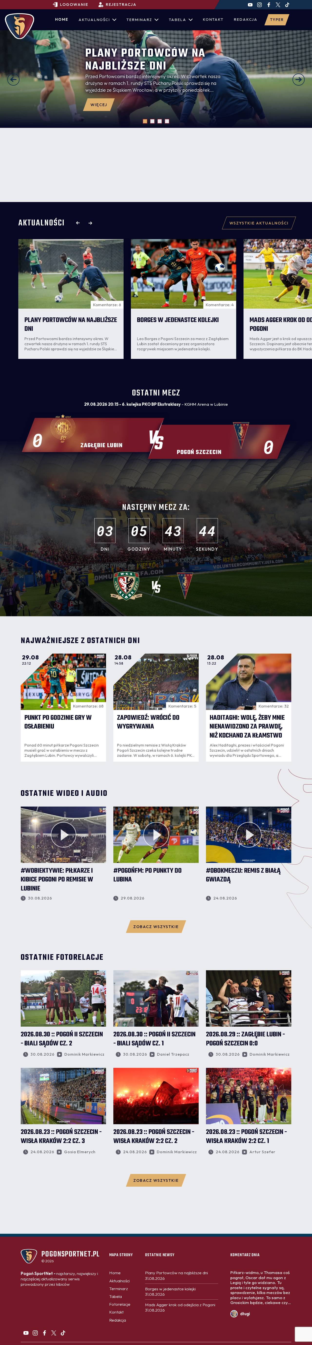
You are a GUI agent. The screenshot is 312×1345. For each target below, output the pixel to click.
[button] (13, 79)
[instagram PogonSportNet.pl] (259, 5)
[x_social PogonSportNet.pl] (278, 5)
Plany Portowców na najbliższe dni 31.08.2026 (176, 1275)
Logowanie (74, 4)
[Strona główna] (19, 26)
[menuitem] (61, 19)
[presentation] (78, 223)
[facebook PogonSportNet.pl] (269, 5)
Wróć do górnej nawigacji (156, 1241)
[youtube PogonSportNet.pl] (250, 5)
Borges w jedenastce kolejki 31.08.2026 (170, 1291)
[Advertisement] (156, 165)
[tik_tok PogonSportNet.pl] (287, 5)
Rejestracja (121, 4)
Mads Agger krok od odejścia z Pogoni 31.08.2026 (180, 1307)
